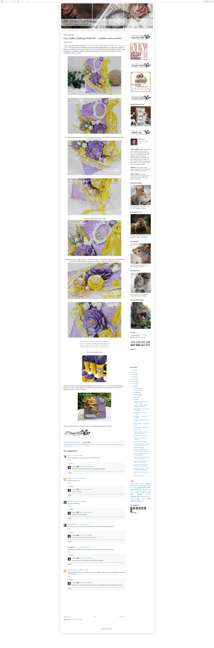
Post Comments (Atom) (77, 619)
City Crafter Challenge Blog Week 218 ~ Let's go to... (140, 465)
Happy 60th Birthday (138, 447)
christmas (133, 485)
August (136, 397)
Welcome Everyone (138, 475)
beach (142, 483)
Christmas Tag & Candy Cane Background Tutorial (141, 405)
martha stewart (99, 444)
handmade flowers (85, 444)
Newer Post (67, 616)
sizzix (65, 446)
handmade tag (146, 489)
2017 (133, 379)
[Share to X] (87, 442)
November (137, 390)
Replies (71, 463)
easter (138, 485)
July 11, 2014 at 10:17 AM (86, 466)
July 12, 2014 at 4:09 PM (85, 512)
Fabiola (70, 478)
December (137, 388)
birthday (147, 483)
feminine (70, 444)
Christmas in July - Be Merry (140, 435)
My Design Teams (101, 30)
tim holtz (70, 446)
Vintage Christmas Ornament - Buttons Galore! (141, 402)
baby (137, 483)
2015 (133, 383)
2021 (133, 370)
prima (132, 494)
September (137, 395)
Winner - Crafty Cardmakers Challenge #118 (140, 454)
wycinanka (143, 501)
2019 (133, 374)
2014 (133, 386)
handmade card (76, 444)
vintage (137, 499)
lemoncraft (133, 491)
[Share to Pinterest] (90, 442)
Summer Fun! (137, 429)
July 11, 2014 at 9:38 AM (76, 455)
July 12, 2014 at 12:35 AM (79, 501)
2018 (133, 377)
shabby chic (120, 444)
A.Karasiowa (71, 570)
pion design (146, 492)
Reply (69, 460)
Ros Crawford (71, 524)
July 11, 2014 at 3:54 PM (78, 478)
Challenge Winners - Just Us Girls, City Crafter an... (140, 432)
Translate (142, 337)
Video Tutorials (114, 30)
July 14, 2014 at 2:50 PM (85, 558)
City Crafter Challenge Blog (92, 45)
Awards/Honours (74, 30)
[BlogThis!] (85, 442)
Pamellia (74, 466)
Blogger (110, 628)
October (136, 392)
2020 (133, 372)
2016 (133, 381)
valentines (148, 496)
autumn (132, 483)
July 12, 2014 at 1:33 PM (82, 524)
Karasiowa (105, 386)
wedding (143, 498)
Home (64, 30)
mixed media (113, 444)
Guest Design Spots (87, 30)
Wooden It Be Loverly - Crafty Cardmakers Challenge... (141, 469)
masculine (139, 491)
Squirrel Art (125, 30)
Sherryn (70, 501)
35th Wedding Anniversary (140, 441)
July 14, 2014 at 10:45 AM (82, 547)
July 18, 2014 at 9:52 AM (85, 582)
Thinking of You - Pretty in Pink (141, 427)
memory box (106, 444)
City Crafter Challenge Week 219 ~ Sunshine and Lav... (140, 450)
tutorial (143, 496)
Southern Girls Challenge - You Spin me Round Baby (141, 461)
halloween (134, 487)
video (131, 498)
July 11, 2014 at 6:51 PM (85, 489)
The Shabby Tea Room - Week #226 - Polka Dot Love (141, 444)
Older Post (122, 616)
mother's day (138, 492)
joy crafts (92, 444)
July (135, 399)
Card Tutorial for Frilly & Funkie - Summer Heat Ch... (141, 458)
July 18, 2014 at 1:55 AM (81, 570)
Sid (68, 455)
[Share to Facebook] (88, 442)
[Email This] (83, 442)
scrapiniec (147, 494)
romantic (139, 494)
